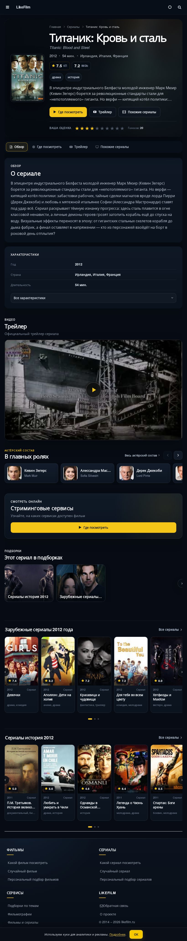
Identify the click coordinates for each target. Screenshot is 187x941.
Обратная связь (115, 905)
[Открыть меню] (7, 7)
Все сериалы (169, 629)
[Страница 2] (95, 719)
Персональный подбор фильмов (33, 879)
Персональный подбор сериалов (126, 879)
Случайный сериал (115, 871)
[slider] (100, 128)
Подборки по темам (23, 905)
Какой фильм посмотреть (28, 862)
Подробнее (117, 934)
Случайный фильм (22, 871)
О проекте (108, 914)
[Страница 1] (90, 719)
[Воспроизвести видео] (93, 390)
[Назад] (167, 455)
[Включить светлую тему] (169, 7)
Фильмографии (20, 914)
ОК (136, 934)
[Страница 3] (98, 719)
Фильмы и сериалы (23, 922)
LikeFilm (23, 7)
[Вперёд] (178, 455)
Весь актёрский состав (141, 455)
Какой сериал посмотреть (120, 862)
